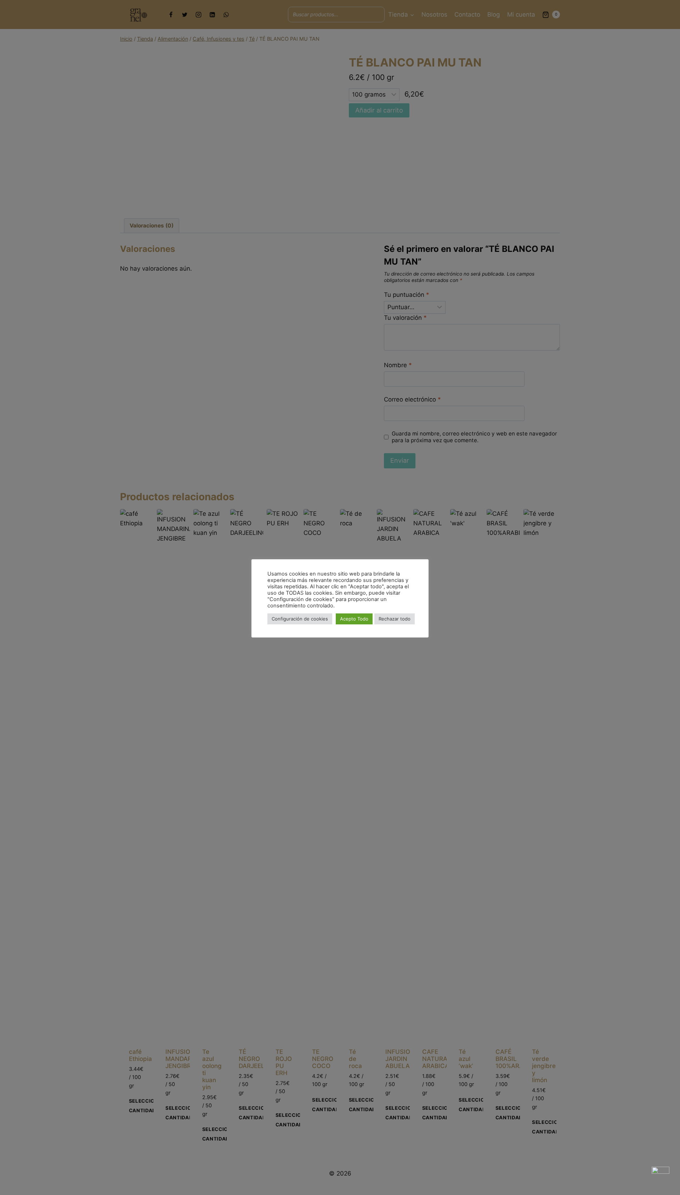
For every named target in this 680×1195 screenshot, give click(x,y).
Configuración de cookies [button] (300, 619)
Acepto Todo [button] (354, 619)
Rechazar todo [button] (394, 619)
